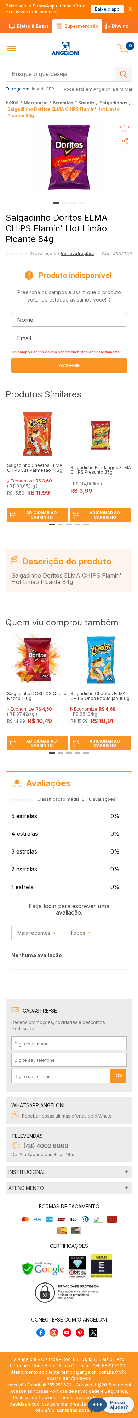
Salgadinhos (113, 102)
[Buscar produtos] (123, 74)
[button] (11, 48)
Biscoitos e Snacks (73, 102)
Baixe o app (107, 9)
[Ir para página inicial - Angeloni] (65, 48)
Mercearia (36, 102)
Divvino (120, 26)
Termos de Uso (74, 1397)
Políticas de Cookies (34, 1397)
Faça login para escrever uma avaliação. (69, 909)
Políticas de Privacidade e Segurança (88, 1391)
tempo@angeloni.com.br (87, 1372)
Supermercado (81, 26)
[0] (123, 49)
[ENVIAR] (69, 365)
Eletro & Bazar (33, 26)
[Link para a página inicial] (13, 102)
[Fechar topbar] (130, 9)
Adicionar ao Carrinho (41, 515)
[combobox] (69, 73)
